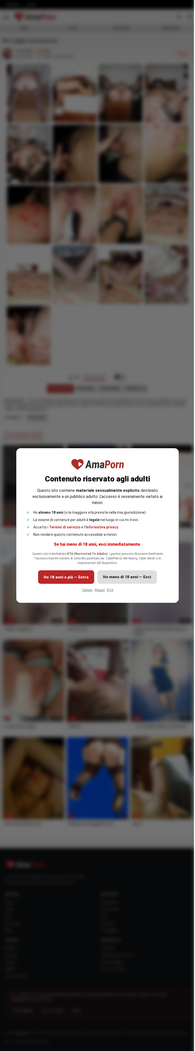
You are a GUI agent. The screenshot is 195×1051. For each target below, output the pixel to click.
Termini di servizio (64, 527)
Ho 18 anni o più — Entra (66, 577)
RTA (110, 590)
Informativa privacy (102, 527)
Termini (87, 590)
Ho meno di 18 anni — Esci (127, 577)
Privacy (100, 590)
